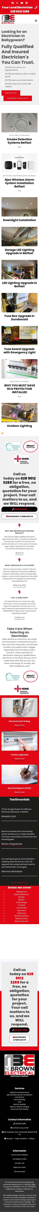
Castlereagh (21, 902)
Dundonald (21, 908)
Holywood (21, 913)
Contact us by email (20, 1128)
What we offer (19, 585)
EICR (19, 1102)
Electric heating (19, 1104)
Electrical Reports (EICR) (19, 788)
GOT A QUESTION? (19, 597)
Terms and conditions (19, 1155)
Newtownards (21, 918)
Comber (21, 905)
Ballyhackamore (21, 894)
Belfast (21, 899)
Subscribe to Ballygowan (2, 433)
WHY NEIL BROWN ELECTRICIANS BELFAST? (19, 532)
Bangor (21, 897)
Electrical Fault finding (19, 721)
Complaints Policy (19, 1159)
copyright (27, 1202)
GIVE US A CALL (11, 93)
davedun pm (9, 816)
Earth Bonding (19, 1099)
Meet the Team (19, 1167)
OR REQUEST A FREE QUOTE (17, 98)
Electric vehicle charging (19, 1107)
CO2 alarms (19, 1097)
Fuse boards (24, 381)
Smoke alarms (25, 135)
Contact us (19, 617)
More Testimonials (19, 882)
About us (20, 553)
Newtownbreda (21, 921)
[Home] (8, 19)
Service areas (19, 1171)
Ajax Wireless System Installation (24, 176)
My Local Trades (28, 1206)
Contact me (19, 1163)
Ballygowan (21, 891)
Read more (19, 725)
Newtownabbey (21, 916)
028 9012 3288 (19, 11)
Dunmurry (21, 910)
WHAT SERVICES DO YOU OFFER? (19, 565)
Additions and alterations (19, 1092)
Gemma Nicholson (12, 871)
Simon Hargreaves (12, 843)
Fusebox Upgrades (19, 754)
